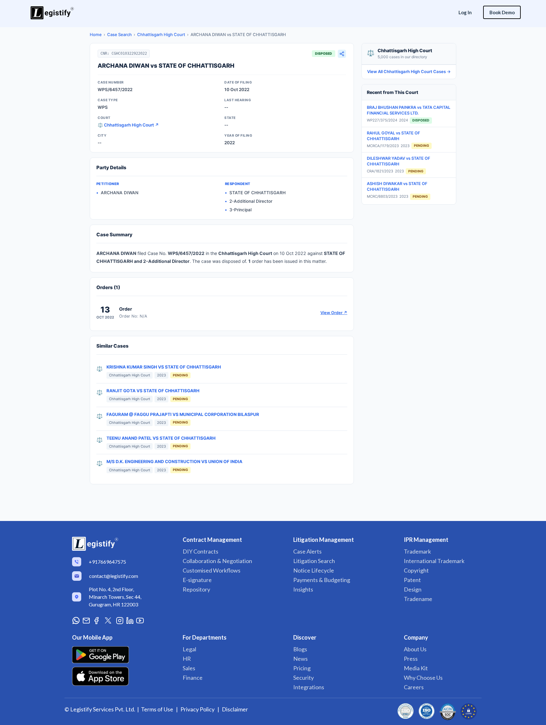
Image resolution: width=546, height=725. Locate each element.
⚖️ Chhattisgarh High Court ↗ (128, 124)
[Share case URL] (342, 54)
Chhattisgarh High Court (161, 34)
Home (96, 34)
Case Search (119, 34)
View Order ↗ (333, 312)
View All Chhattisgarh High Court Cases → (409, 71)
